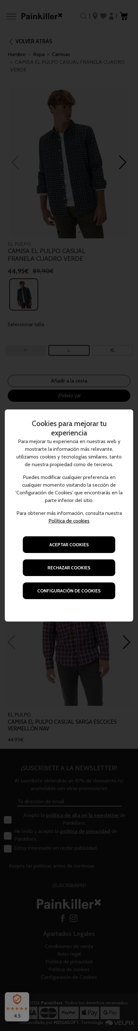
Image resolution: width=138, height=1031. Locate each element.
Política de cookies (69, 521)
